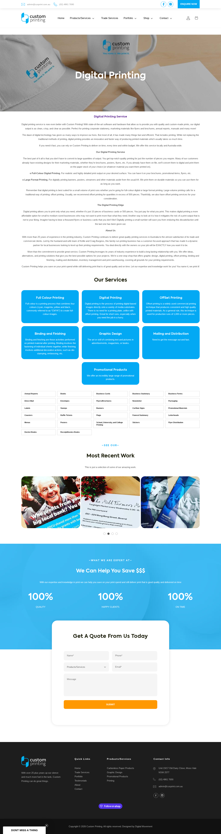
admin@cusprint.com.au (38, 4)
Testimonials (81, 780)
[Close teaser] (46, 825)
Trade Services (82, 772)
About (77, 785)
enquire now (188, 4)
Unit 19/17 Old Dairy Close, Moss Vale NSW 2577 (177, 770)
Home (78, 768)
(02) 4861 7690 (66, 4)
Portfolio (79, 776)
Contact (78, 789)
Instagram (162, 795)
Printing (110, 780)
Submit (110, 704)
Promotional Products (117, 776)
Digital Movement (143, 826)
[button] (83, 18)
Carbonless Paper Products (120, 768)
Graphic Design (114, 772)
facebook (155, 795)
